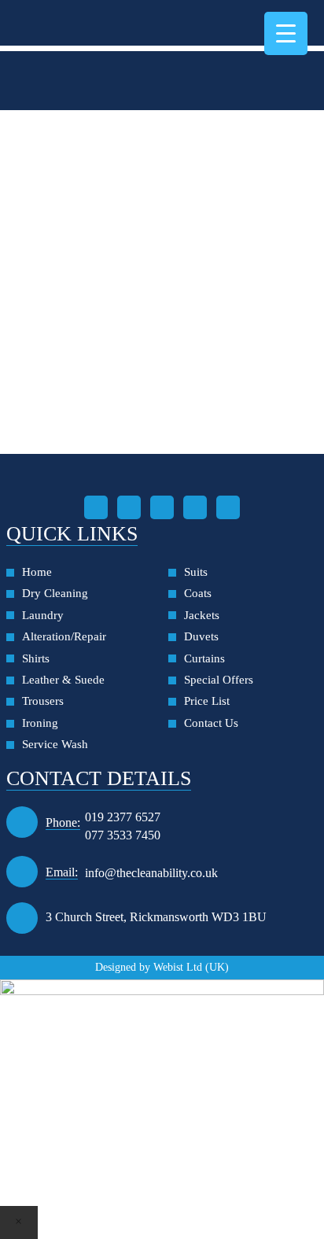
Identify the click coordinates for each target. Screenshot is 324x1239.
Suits (196, 572)
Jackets (201, 615)
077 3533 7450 (122, 835)
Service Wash (55, 744)
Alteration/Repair (64, 636)
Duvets (201, 636)
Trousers (43, 701)
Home (37, 572)
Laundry (43, 615)
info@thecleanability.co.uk (151, 872)
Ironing (40, 723)
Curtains (204, 658)
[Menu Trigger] (285, 33)
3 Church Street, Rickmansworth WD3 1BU (156, 917)
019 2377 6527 (122, 817)
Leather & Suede (63, 679)
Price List (207, 701)
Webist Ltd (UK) (191, 967)
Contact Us (211, 723)
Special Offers (218, 679)
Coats (198, 593)
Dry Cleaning (55, 593)
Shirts (36, 658)
